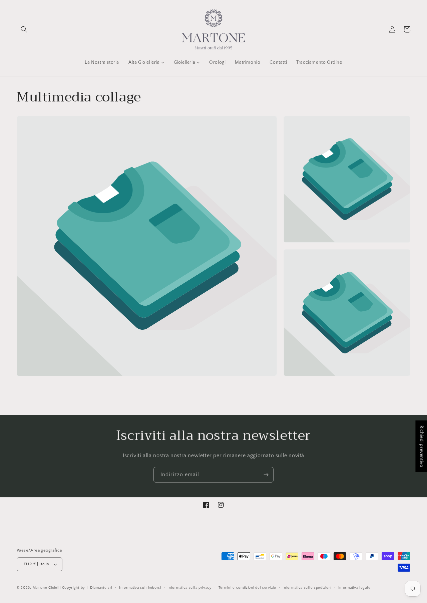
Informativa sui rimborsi (140, 588)
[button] (24, 29)
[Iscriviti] (266, 475)
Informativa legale (354, 588)
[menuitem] (102, 62)
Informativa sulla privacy (189, 588)
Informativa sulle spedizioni (307, 588)
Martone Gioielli (47, 588)
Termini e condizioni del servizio (247, 588)
